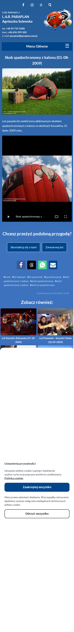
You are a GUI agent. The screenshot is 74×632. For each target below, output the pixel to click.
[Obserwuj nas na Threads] (41, 7)
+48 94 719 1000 (15, 28)
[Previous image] (7, 179)
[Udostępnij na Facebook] (21, 268)
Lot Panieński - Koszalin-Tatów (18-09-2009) (55, 340)
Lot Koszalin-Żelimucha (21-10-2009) (18, 340)
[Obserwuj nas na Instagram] (32, 7)
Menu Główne (37, 46)
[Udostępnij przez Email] (53, 268)
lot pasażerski (36, 276)
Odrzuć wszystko (37, 513)
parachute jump (53, 276)
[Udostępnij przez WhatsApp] (42, 268)
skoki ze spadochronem (43, 284)
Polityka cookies (13, 478)
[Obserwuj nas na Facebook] (23, 7)
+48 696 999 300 (17, 32)
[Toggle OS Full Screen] (65, 216)
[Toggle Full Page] (56, 216)
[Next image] (66, 179)
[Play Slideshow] (37, 178)
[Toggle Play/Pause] (8, 216)
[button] (23, 247)
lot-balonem (20, 276)
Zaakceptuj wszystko (37, 487)
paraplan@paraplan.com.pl (23, 35)
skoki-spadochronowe (42, 281)
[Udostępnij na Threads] (31, 268)
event (8, 276)
